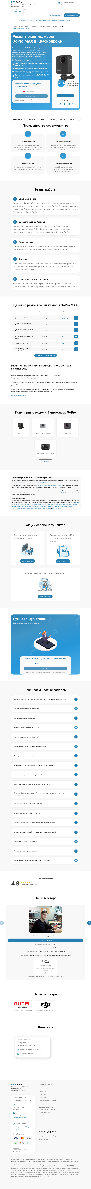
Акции (72, 119)
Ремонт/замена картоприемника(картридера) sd (56, 504)
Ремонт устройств (35, 20)
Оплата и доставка (45, 1088)
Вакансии (54, 20)
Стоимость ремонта (45, 1084)
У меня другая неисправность (45, 355)
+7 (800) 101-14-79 (20, 9)
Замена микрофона (45, 508)
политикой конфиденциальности (58, 672)
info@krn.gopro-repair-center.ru (30, 1049)
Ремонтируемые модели (47, 1100)
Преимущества (17, 119)
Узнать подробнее (27, 561)
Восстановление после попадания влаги (52, 506)
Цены (42, 119)
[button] (89, 923)
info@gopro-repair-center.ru (19, 1108)
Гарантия (52, 119)
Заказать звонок (72, 15)
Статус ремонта (56, 15)
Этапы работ (31, 119)
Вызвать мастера (46, 940)
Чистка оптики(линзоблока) (32, 504)
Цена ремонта (46, 20)
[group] (22, 1006)
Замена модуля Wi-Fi (58, 508)
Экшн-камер (43, 1139)
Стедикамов (57, 1136)
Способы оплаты (44, 1112)
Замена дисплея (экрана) (31, 508)
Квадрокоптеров (45, 1136)
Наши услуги (43, 1104)
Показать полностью (18, 395)
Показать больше (45, 461)
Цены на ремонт (65, 96)
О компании (23, 20)
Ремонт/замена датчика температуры (28, 506)
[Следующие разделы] (78, 119)
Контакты (62, 20)
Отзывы (69, 20)
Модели (62, 119)
